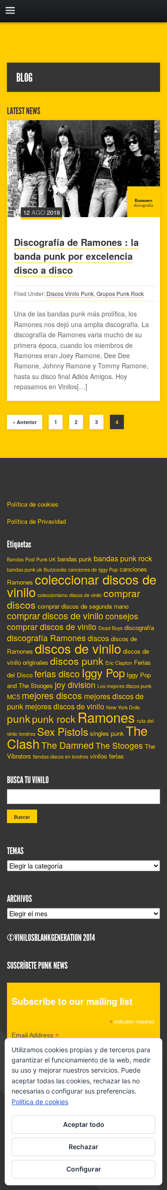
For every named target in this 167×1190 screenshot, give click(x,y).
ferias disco (57, 673)
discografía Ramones (46, 637)
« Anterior (25, 421)
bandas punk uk (24, 569)
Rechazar (83, 1147)
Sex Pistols (62, 731)
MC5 (13, 696)
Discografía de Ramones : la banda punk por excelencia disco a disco (76, 256)
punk (18, 718)
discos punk (76, 661)
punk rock (54, 719)
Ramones (106, 717)
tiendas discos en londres (60, 756)
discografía (139, 627)
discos (98, 638)
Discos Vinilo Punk (70, 293)
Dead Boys (110, 627)
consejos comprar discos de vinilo (72, 621)
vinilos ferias (107, 756)
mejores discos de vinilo (64, 706)
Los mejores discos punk (124, 685)
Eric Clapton (118, 662)
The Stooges (119, 745)
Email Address (35, 1036)
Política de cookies (32, 504)
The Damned (67, 745)
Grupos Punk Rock (120, 293)
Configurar (83, 1169)
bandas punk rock (123, 558)
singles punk (107, 733)
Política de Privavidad (36, 521)
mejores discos (52, 695)
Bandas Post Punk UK (31, 559)
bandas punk (75, 558)
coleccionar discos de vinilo (81, 585)
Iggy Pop (103, 672)
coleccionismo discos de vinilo (70, 595)
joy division (75, 684)
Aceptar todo (83, 1124)
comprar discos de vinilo (55, 615)
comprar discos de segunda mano (83, 606)
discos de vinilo (78, 648)
